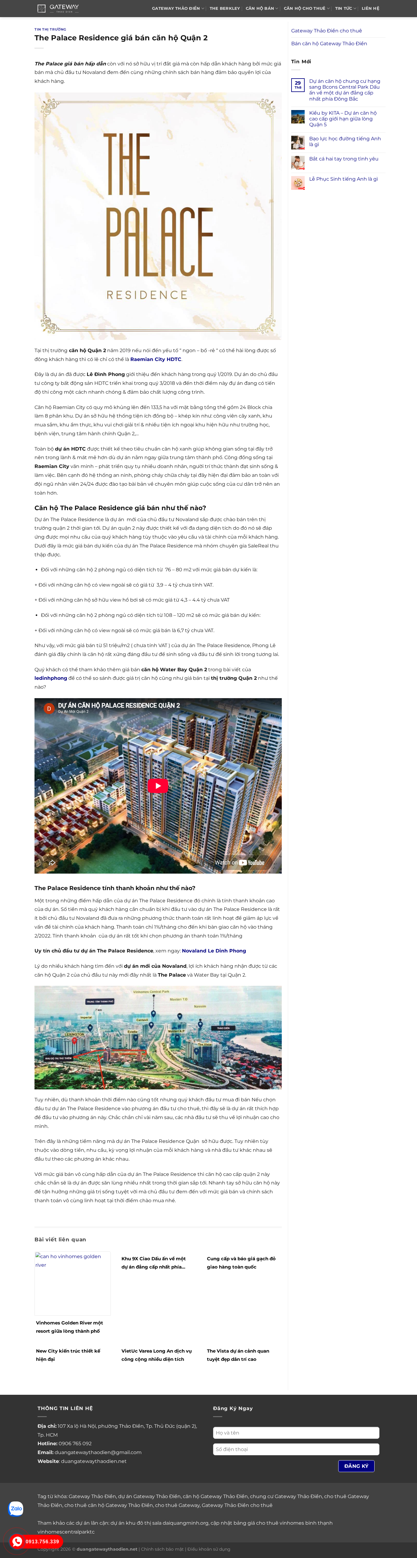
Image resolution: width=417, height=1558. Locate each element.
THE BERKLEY (225, 8)
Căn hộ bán (260, 8)
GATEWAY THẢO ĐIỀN (176, 8)
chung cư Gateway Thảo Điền (286, 1496)
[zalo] (15, 1508)
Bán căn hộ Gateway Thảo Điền (329, 43)
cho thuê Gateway (177, 1505)
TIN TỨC (343, 8)
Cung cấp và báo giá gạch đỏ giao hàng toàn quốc (241, 1263)
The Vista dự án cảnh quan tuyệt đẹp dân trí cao (238, 1355)
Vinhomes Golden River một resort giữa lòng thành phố (69, 1327)
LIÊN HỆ (370, 8)
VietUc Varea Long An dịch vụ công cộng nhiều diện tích (156, 1355)
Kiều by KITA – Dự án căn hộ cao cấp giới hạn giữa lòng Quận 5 (343, 118)
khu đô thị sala (143, 1523)
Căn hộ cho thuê (305, 8)
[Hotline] (17, 1542)
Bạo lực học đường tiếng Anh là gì (345, 141)
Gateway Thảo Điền (92, 1496)
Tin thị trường (50, 29)
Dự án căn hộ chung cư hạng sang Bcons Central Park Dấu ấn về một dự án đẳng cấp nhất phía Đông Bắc (344, 90)
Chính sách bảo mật (162, 1549)
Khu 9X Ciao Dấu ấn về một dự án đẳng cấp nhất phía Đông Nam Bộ (153, 1263)
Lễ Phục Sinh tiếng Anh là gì (343, 179)
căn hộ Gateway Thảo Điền (215, 1496)
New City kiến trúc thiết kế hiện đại (68, 1355)
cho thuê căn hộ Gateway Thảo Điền (108, 1505)
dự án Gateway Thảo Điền (149, 1496)
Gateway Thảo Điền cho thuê (326, 31)
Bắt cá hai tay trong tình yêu (344, 159)
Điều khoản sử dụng (208, 1549)
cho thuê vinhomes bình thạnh (294, 1523)
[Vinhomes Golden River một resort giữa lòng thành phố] (72, 1283)
